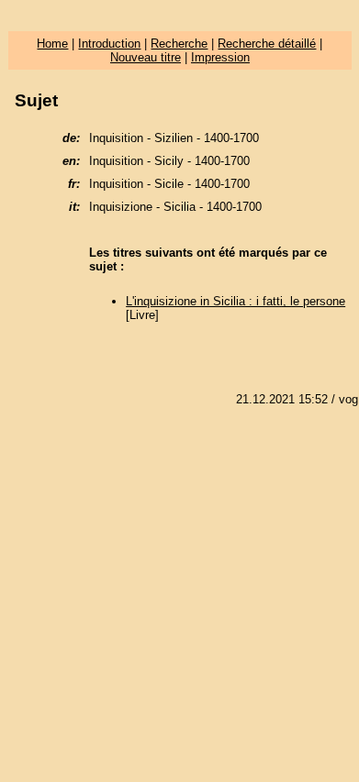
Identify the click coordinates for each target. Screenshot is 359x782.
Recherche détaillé (267, 43)
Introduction (109, 43)
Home (52, 43)
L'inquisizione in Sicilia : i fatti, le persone (235, 301)
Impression (220, 57)
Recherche (179, 43)
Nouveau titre (145, 57)
